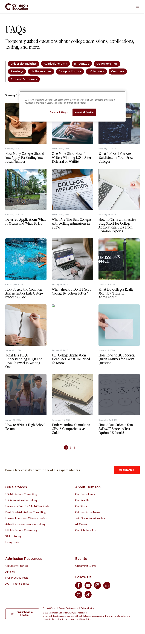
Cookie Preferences (68, 608)
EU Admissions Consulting (21, 530)
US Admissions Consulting (21, 494)
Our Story (81, 506)
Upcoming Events (86, 565)
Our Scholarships (85, 530)
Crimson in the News (87, 512)
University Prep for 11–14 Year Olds (27, 506)
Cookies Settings (59, 112)
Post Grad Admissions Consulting (25, 512)
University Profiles (16, 565)
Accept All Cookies (84, 112)
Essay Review (13, 542)
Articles (10, 571)
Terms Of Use (49, 608)
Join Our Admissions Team (91, 518)
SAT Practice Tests (16, 577)
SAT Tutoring (13, 536)
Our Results (82, 500)
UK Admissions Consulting (21, 500)
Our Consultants (85, 494)
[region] (72, 106)
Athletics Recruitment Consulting (25, 524)
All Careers (82, 524)
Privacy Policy (87, 608)
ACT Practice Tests (17, 583)
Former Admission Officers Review (26, 518)
